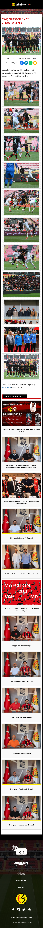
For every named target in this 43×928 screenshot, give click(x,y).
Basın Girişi (6, 387)
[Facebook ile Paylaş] (22, 63)
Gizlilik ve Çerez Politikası (22, 923)
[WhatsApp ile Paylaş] (31, 63)
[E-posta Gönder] (35, 63)
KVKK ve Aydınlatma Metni (21, 917)
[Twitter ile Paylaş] (26, 63)
